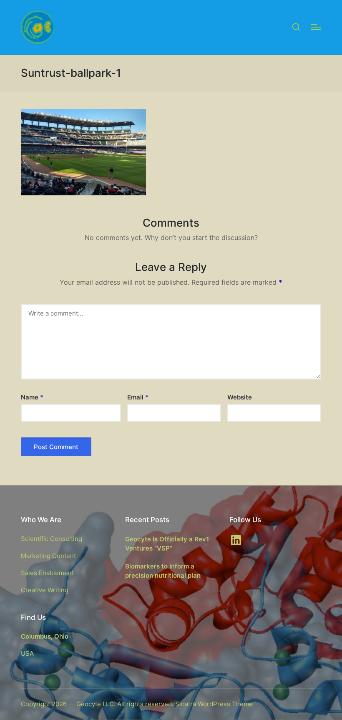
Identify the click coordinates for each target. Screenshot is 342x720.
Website (239, 397)
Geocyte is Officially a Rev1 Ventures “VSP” (167, 544)
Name (32, 397)
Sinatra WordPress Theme (214, 704)
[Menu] (316, 27)
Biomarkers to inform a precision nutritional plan (163, 571)
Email (137, 397)
